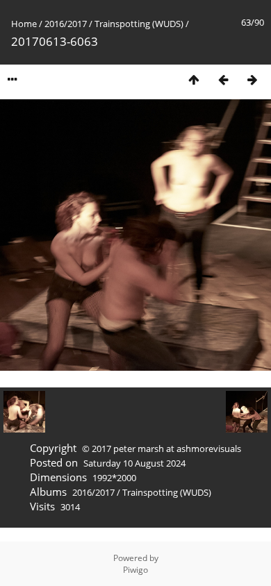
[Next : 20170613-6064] (252, 79)
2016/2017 (65, 23)
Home (24, 23)
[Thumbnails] (193, 79)
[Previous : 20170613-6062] (223, 79)
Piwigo (135, 570)
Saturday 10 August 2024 (134, 463)
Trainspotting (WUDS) (139, 23)
